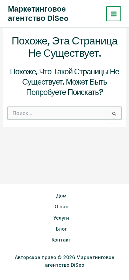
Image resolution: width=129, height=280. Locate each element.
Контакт (61, 240)
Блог (61, 229)
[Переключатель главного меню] (113, 13)
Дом (61, 195)
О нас (61, 206)
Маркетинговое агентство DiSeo (38, 13)
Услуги (61, 218)
